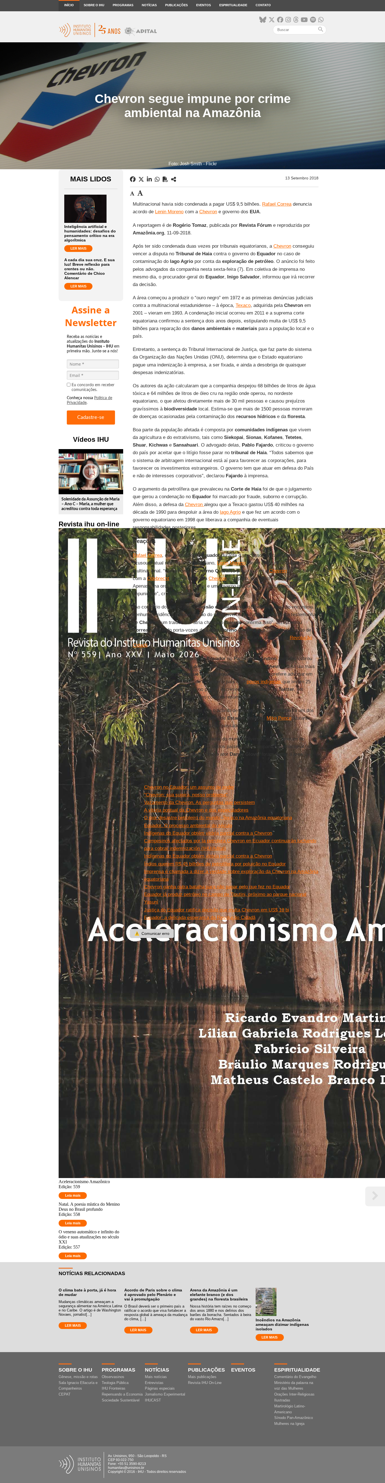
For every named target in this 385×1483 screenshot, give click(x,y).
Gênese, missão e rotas (78, 1377)
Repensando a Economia (122, 1394)
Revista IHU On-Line (205, 1383)
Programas (123, 5)
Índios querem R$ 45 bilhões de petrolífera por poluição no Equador (215, 864)
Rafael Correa (276, 204)
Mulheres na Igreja (289, 1424)
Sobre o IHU (94, 5)
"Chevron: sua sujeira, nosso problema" (185, 794)
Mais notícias (156, 1377)
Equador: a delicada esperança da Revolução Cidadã (199, 917)
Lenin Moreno (169, 211)
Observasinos (113, 1377)
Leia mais (73, 1196)
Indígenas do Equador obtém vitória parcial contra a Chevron (208, 833)
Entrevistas (154, 1383)
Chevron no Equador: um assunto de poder (189, 787)
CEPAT (64, 1394)
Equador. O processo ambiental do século (188, 825)
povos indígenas (264, 681)
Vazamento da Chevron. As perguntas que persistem (199, 802)
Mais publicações (202, 1377)
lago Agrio (230, 512)
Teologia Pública (115, 1383)
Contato (263, 5)
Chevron (208, 211)
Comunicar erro (151, 933)
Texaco (243, 305)
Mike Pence (279, 718)
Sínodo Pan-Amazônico (293, 1418)
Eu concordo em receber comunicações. (93, 387)
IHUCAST (153, 1400)
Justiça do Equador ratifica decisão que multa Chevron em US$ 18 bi (216, 910)
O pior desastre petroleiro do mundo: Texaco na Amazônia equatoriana (218, 817)
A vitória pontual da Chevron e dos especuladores (196, 810)
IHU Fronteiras (113, 1388)
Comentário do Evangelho (295, 1377)
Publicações (176, 5)
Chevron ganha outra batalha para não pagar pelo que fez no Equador (217, 886)
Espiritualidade (233, 5)
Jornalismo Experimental (165, 1394)
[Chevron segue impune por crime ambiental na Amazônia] (173, 179)
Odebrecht (158, 578)
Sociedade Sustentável (121, 1400)
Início (69, 5)
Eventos (203, 5)
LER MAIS (78, 249)
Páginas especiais (160, 1388)
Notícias (149, 5)
